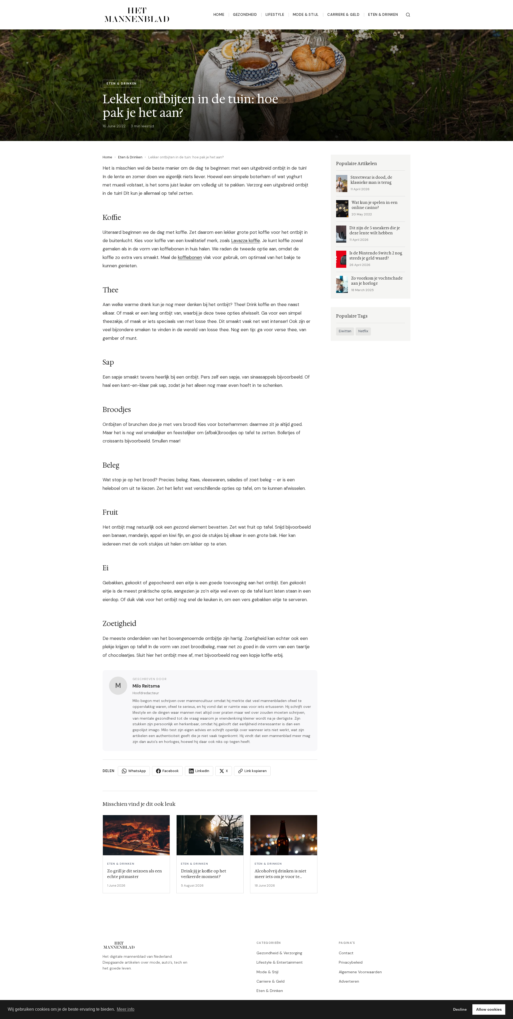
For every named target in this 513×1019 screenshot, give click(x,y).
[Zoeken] (408, 14)
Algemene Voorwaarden (360, 972)
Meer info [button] (125, 1009)
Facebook (170, 771)
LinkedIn (202, 771)
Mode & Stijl (306, 14)
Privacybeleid (351, 962)
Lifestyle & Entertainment (279, 962)
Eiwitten (345, 331)
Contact (346, 953)
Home (218, 14)
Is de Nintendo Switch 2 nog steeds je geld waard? (375, 256)
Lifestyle (275, 14)
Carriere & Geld (343, 14)
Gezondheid (245, 14)
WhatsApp (137, 771)
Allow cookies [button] (489, 1009)
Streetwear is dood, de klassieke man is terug (371, 180)
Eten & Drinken (383, 14)
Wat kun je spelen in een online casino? (375, 205)
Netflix (363, 331)
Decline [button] (460, 1009)
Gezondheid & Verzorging (279, 953)
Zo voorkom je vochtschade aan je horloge (377, 281)
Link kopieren (255, 771)
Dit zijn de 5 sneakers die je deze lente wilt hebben (374, 231)
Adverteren (349, 981)
